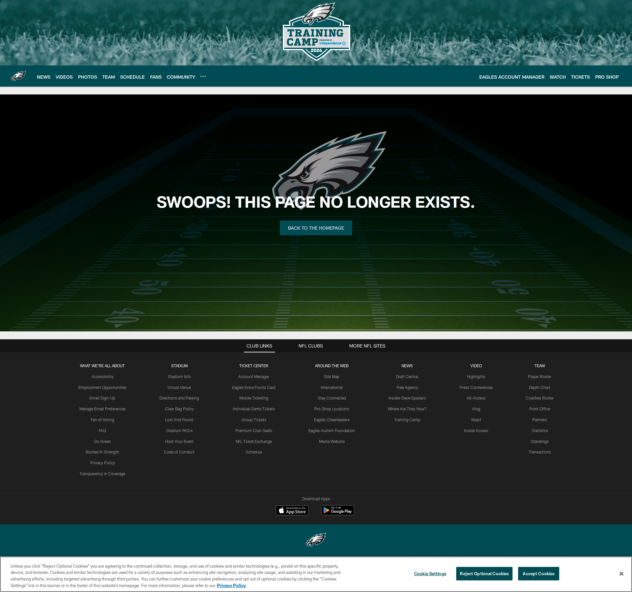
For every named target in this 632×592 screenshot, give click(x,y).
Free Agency (407, 387)
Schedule (254, 452)
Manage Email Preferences (102, 408)
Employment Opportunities (102, 387)
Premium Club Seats (253, 430)
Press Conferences (476, 387)
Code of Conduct (179, 452)
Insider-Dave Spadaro (407, 398)
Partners (539, 419)
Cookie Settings (430, 573)
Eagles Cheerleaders (332, 419)
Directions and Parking (179, 398)
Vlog (476, 408)
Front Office (539, 408)
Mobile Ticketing (253, 398)
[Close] (621, 573)
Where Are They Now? (407, 408)
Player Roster (539, 376)
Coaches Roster (540, 398)
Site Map (331, 376)
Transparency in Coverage (102, 473)
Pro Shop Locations (331, 408)
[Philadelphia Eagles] (316, 540)
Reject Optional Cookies (484, 573)
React (476, 419)
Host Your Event (179, 441)
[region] (316, 574)
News (407, 365)
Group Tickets (254, 419)
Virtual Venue (179, 387)
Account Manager (253, 376)
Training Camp (407, 419)
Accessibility (103, 376)
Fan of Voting (102, 419)
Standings (540, 441)
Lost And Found (179, 419)
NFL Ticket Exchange (254, 441)
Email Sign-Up (102, 398)
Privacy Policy (102, 462)
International (332, 387)
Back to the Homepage (316, 228)
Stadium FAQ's (179, 430)
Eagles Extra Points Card (254, 387)
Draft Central (407, 376)
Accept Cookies (539, 573)
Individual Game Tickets (254, 408)
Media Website (332, 441)
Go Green (102, 441)
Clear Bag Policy (179, 408)
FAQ (102, 430)
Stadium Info (179, 376)
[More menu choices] (203, 76)
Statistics (540, 430)
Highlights (476, 376)
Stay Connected (332, 398)
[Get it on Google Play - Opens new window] (337, 513)
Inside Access (476, 430)
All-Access (476, 398)
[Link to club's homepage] (18, 76)
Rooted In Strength (102, 452)
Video (476, 365)
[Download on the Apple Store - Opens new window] (292, 511)
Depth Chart (539, 387)
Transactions (540, 452)
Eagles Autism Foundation (331, 430)
